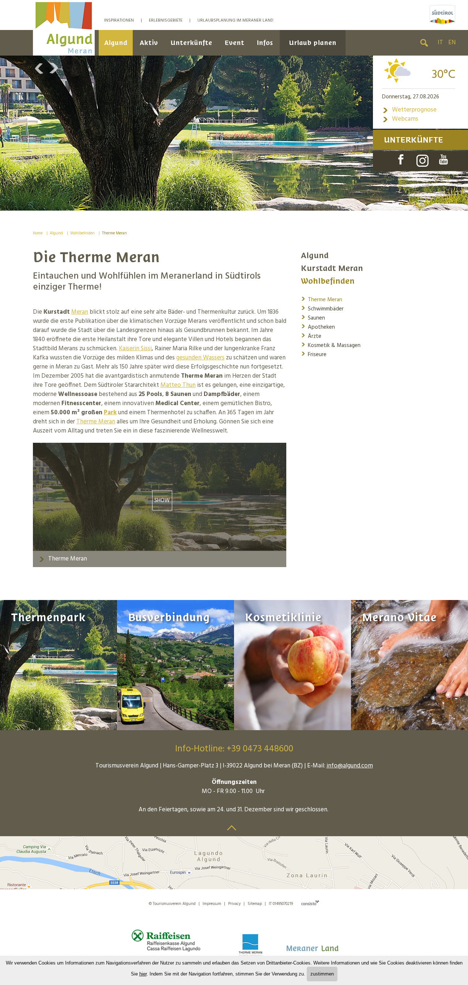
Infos (265, 42)
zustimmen (322, 974)
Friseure (314, 354)
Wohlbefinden (82, 233)
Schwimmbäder (322, 308)
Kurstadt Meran (332, 268)
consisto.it (310, 902)
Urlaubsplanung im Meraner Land (235, 20)
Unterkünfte (191, 42)
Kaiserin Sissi (135, 349)
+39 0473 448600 (260, 749)
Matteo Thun (178, 385)
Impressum (212, 904)
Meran (79, 312)
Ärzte (311, 335)
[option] (234, 133)
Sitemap (255, 904)
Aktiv (149, 42)
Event (234, 42)
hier (143, 974)
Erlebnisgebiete (165, 20)
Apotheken (318, 326)
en (452, 43)
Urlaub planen (312, 42)
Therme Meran (114, 233)
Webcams (400, 119)
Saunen (313, 317)
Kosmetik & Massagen (331, 345)
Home (37, 233)
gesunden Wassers (200, 358)
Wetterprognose (409, 109)
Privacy (234, 904)
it (440, 43)
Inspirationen (119, 20)
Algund (115, 42)
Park (110, 413)
